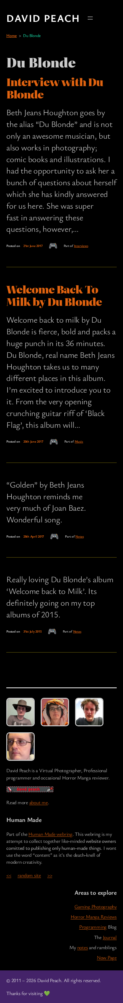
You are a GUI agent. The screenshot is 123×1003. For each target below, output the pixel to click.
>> (49, 875)
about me (38, 802)
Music (79, 441)
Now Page (107, 957)
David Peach (43, 18)
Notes (79, 536)
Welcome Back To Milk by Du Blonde (54, 295)
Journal (110, 937)
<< (8, 875)
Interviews (81, 245)
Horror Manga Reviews (94, 916)
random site (29, 875)
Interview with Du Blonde (54, 88)
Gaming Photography (95, 906)
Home (11, 35)
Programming (93, 926)
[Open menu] (90, 18)
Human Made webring (50, 833)
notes (82, 947)
